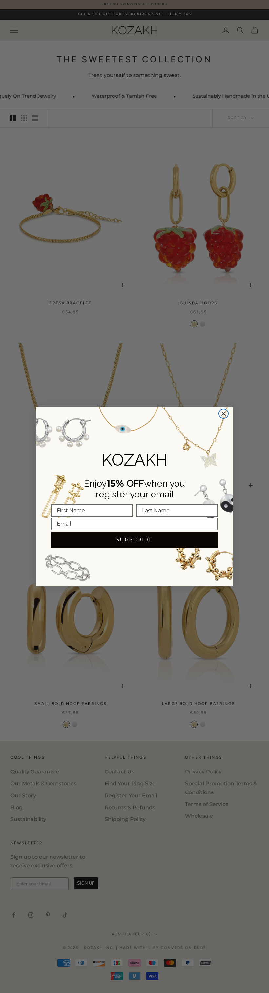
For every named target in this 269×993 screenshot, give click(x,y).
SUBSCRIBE (134, 540)
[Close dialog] (223, 413)
